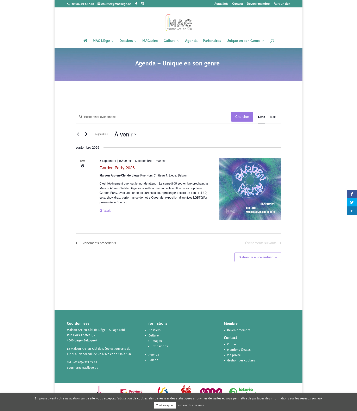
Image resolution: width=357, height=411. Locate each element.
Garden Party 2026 (117, 168)
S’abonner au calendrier (256, 257)
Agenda (191, 41)
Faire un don (282, 3)
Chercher (242, 116)
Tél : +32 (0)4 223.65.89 (82, 362)
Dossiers (126, 41)
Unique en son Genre (243, 41)
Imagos (157, 341)
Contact (237, 3)
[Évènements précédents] (78, 134)
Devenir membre (258, 3)
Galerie (153, 360)
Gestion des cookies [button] (241, 360)
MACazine (150, 41)
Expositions (160, 346)
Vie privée (234, 355)
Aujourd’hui (101, 134)
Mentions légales (239, 350)
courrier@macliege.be (82, 368)
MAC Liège (101, 41)
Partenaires (212, 41)
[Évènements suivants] (86, 134)
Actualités (221, 3)
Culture (170, 41)
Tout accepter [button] (164, 405)
